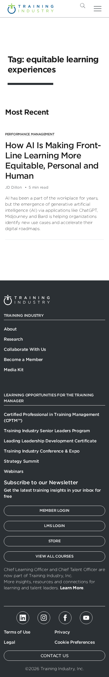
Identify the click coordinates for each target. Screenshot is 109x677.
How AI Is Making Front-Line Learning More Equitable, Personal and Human (53, 160)
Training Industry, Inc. (30, 9)
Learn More (71, 587)
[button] (91, 5)
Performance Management (29, 134)
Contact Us (55, 655)
